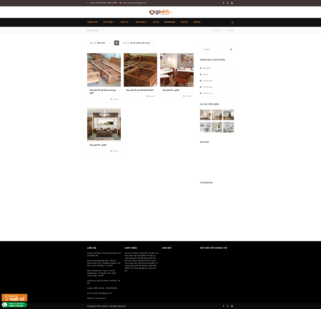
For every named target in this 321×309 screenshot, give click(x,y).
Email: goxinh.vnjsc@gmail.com (134, 3)
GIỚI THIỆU (108, 22)
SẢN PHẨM (140, 22)
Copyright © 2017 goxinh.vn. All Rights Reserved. (106, 306)
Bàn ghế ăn (207, 68)
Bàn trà (205, 74)
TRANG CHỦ (92, 22)
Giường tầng (207, 81)
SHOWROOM (169, 22)
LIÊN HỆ (196, 22)
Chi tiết (115, 99)
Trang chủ (217, 30)
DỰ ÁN (156, 22)
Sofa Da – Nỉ (207, 93)
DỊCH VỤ (124, 22)
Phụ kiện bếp (207, 87)
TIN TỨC (184, 22)
